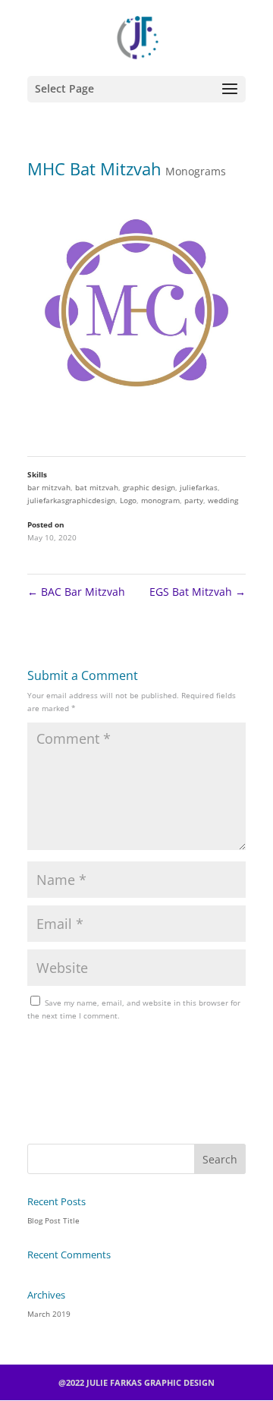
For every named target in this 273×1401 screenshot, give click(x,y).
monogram (160, 500)
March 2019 (49, 1313)
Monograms (195, 171)
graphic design (149, 487)
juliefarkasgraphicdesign (71, 500)
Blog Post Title (53, 1220)
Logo (128, 500)
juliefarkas (199, 487)
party (193, 500)
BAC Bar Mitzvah (76, 591)
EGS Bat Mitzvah (197, 591)
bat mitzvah (96, 487)
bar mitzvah (49, 487)
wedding (223, 500)
